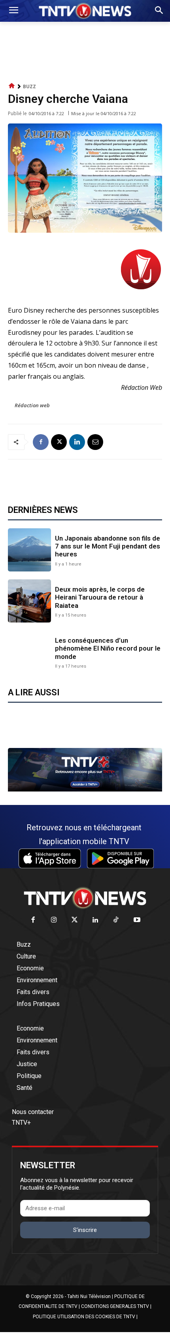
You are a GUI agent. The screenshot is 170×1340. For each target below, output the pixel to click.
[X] (59, 442)
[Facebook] (41, 442)
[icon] (12, 86)
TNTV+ (21, 1122)
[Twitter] (74, 920)
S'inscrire (85, 1230)
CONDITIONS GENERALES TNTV (115, 1306)
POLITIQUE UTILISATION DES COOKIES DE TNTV (84, 1316)
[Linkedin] (77, 442)
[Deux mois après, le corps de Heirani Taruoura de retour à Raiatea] (29, 601)
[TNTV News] (85, 898)
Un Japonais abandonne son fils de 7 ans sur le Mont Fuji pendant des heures (107, 546)
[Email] (95, 442)
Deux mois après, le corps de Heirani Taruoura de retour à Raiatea (100, 597)
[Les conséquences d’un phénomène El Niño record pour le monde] (29, 652)
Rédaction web (32, 405)
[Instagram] (53, 920)
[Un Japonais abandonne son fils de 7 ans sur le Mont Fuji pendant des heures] (29, 549)
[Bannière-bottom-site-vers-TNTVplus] (85, 789)
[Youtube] (136, 920)
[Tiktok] (116, 920)
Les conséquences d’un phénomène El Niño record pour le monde (108, 648)
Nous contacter (33, 1112)
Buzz (29, 86)
